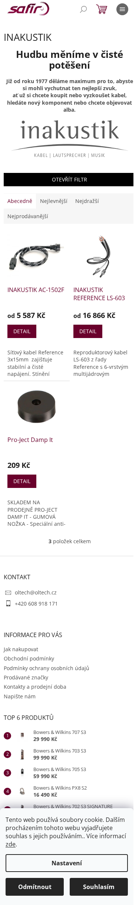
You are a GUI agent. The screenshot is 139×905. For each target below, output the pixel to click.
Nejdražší (87, 200)
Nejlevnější (53, 200)
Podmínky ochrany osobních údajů (46, 668)
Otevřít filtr (69, 179)
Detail (21, 331)
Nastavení (67, 863)
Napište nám (20, 696)
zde (11, 844)
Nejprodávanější (27, 216)
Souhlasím (99, 887)
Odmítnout (35, 887)
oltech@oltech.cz (36, 592)
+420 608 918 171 (36, 603)
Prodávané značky (26, 677)
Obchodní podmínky (29, 658)
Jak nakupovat (21, 649)
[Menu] (122, 9)
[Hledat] (83, 9)
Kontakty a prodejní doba (35, 686)
